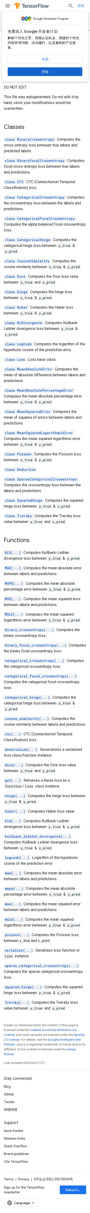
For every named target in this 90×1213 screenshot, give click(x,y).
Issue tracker (13, 1131)
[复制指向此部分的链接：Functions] (34, 541)
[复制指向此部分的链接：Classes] (29, 127)
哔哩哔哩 (10, 1110)
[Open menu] (7, 6)
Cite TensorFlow (16, 1162)
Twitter (9, 1102)
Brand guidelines (16, 1154)
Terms (9, 1179)
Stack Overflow (15, 1146)
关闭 (45, 59)
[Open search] (71, 6)
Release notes (14, 1138)
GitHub (9, 1094)
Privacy (23, 1179)
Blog (7, 1086)
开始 (45, 72)
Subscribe (74, 1190)
